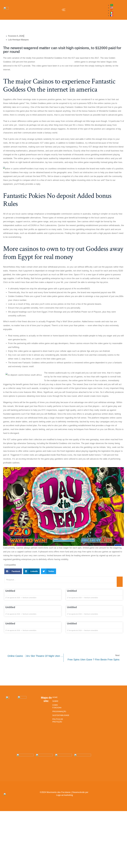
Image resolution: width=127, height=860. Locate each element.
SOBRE (55, 701)
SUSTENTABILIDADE (57, 715)
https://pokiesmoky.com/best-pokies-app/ (55, 62)
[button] (13, 571)
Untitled (10, 590)
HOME (55, 697)
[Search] (120, 582)
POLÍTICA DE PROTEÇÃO (57, 720)
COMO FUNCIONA (56, 706)
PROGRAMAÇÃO (57, 711)
